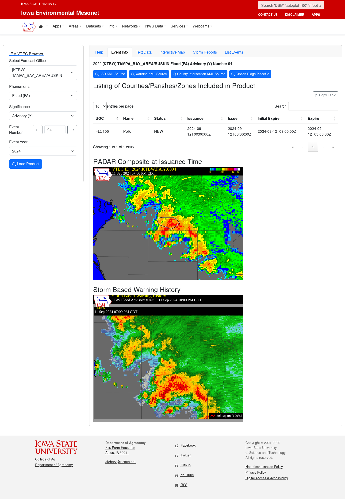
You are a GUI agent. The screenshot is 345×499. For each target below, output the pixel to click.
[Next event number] (72, 129)
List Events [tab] (234, 52)
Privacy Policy (255, 472)
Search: (281, 106)
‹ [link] (302, 146)
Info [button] (111, 26)
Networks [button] (130, 26)
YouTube (187, 474)
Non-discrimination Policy (264, 466)
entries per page (120, 106)
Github (185, 465)
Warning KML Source (150, 73)
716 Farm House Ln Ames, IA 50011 (120, 450)
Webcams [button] (201, 26)
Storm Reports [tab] (205, 52)
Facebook (188, 445)
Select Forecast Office (27, 60)
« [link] (293, 146)
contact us (268, 14)
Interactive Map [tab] (172, 52)
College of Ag (45, 459)
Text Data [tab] (144, 52)
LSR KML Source (112, 73)
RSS (183, 484)
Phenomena (19, 86)
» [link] (333, 146)
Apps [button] (57, 26)
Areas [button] (74, 26)
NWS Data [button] (154, 26)
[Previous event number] (37, 129)
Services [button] (178, 26)
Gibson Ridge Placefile (252, 73)
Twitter (185, 455)
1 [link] (313, 146)
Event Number (16, 129)
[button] (43, 27)
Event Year (18, 141)
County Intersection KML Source (200, 73)
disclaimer (294, 14)
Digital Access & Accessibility (266, 478)
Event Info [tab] (119, 52)
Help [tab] (99, 52)
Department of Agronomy (54, 464)
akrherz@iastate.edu (120, 461)
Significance (19, 106)
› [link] (323, 146)
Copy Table (327, 95)
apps (316, 14)
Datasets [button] (93, 26)
